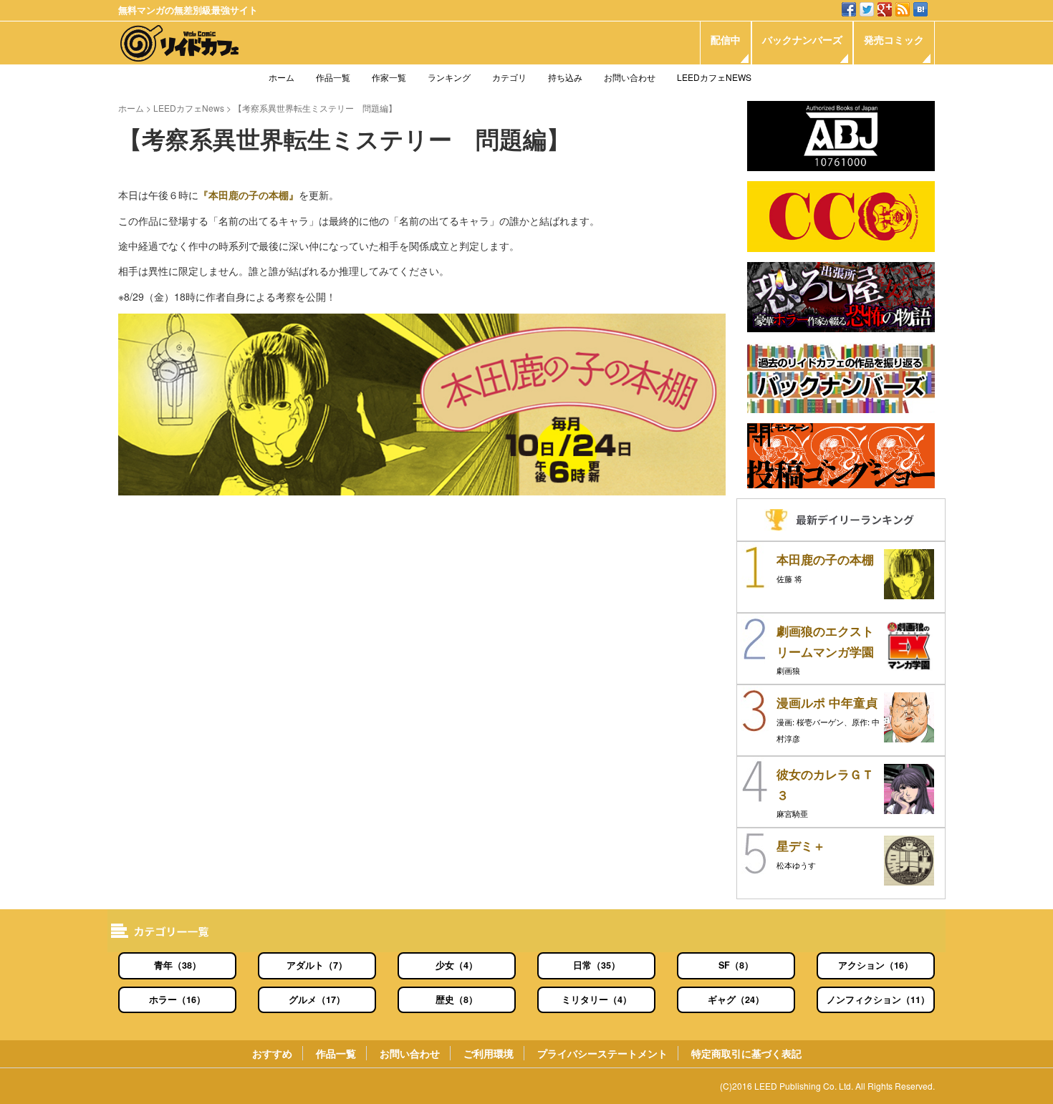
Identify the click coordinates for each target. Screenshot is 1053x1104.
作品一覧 (333, 77)
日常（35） (596, 965)
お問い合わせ (629, 77)
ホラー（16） (177, 999)
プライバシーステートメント (602, 1053)
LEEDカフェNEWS (714, 77)
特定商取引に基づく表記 (746, 1053)
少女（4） (457, 965)
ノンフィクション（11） (878, 999)
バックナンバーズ (802, 39)
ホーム (281, 77)
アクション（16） (875, 965)
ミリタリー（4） (597, 999)
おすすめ (272, 1053)
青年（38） (177, 965)
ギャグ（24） (736, 999)
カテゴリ (509, 77)
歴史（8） (457, 999)
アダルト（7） (317, 965)
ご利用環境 (488, 1053)
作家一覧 (389, 77)
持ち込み (565, 77)
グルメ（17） (317, 999)
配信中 (726, 39)
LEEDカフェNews (188, 108)
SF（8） (736, 965)
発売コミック (894, 39)
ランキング (449, 77)
